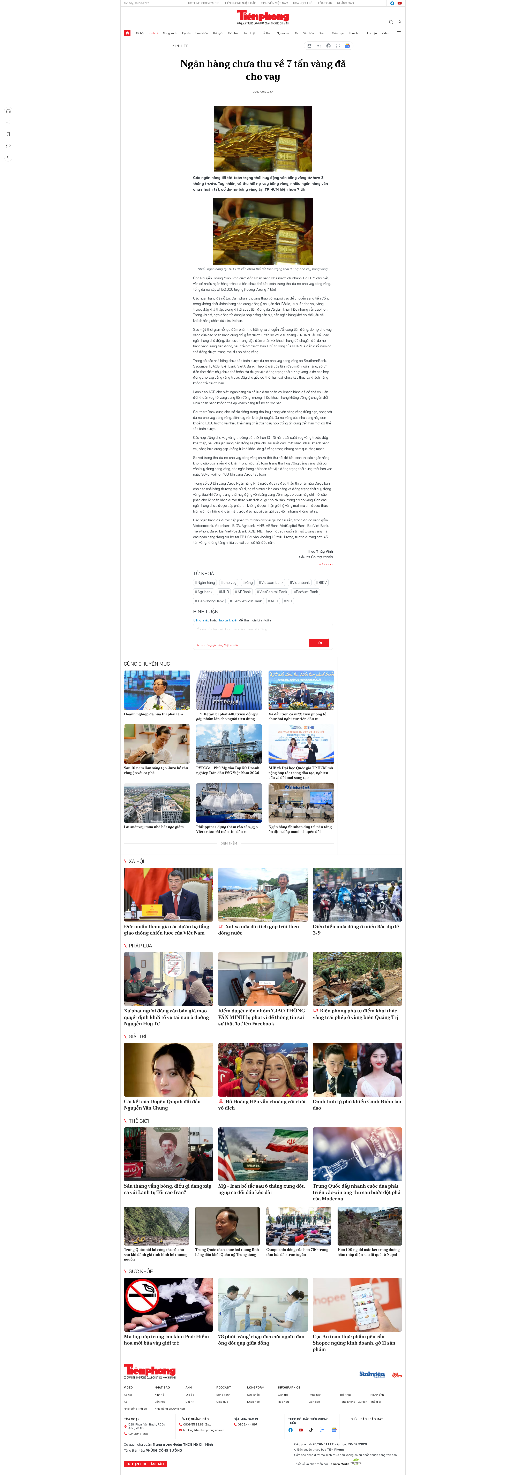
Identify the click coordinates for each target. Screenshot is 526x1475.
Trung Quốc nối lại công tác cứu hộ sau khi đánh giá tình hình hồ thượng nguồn (155, 1254)
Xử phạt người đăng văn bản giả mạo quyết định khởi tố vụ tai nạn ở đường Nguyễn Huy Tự (166, 1017)
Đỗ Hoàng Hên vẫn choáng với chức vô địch (262, 1104)
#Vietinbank (300, 582)
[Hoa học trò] (397, 1375)
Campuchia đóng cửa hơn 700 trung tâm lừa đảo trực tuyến (297, 1252)
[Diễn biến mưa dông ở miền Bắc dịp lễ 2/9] (357, 894)
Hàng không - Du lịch (353, 1402)
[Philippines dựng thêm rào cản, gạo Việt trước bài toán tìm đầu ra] (229, 803)
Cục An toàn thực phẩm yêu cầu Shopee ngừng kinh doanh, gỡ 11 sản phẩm (354, 1342)
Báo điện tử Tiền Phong (263, 17)
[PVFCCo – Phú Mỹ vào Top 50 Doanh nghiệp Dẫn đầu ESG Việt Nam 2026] (229, 744)
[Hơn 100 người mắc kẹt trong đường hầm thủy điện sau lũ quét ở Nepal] (370, 1226)
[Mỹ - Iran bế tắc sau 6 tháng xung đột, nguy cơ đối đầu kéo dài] (263, 1154)
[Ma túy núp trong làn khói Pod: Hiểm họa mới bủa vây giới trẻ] (168, 1305)
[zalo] (324, 1430)
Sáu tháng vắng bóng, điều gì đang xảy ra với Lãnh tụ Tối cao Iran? (167, 1189)
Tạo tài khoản (228, 620)
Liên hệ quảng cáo (194, 1419)
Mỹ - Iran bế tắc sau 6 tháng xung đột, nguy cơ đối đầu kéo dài (261, 1189)
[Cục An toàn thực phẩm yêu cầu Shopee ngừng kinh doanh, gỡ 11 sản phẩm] (357, 1305)
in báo (328, 46)
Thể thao (266, 33)
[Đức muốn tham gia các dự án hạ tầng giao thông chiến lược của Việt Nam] (168, 894)
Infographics (289, 1387)
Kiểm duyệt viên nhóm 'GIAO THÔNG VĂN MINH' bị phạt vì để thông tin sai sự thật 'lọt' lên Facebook (261, 1017)
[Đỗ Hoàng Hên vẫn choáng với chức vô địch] (263, 1070)
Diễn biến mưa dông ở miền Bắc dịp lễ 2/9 (356, 929)
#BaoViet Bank (305, 591)
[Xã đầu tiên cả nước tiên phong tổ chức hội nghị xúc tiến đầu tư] (301, 690)
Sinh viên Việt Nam (274, 3)
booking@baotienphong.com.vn (203, 1430)
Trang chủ (127, 33)
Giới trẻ (233, 33)
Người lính (283, 33)
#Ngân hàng (205, 582)
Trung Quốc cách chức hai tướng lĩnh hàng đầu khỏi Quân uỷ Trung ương (227, 1252)
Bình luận (8, 146)
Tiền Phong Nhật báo (240, 3)
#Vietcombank (271, 582)
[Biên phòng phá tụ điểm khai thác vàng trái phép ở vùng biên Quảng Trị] (357, 979)
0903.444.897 (247, 1424)
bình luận (338, 46)
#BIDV (321, 582)
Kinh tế (153, 33)
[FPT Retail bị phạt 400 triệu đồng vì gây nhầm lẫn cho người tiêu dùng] (229, 690)
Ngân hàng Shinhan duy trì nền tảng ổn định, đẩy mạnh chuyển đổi (300, 829)
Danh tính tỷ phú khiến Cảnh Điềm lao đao (357, 1104)
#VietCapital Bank (272, 591)
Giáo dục (338, 33)
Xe (296, 33)
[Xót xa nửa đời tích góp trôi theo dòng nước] (263, 894)
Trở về (8, 157)
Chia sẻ (8, 123)
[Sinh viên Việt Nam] (372, 1375)
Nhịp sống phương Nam (170, 1408)
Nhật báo (162, 1387)
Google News (347, 46)
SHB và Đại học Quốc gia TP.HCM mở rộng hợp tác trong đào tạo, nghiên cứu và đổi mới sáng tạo (301, 772)
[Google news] (336, 1430)
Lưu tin (8, 134)
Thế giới (218, 33)
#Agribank (203, 591)
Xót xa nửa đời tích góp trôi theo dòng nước (258, 929)
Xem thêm (399, 33)
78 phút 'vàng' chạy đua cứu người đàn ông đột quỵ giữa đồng (261, 1339)
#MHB (224, 591)
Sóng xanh (170, 33)
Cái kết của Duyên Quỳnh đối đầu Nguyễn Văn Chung (162, 1104)
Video (385, 33)
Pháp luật (249, 33)
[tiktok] (313, 1430)
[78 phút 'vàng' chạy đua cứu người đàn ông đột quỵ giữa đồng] (263, 1305)
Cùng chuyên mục (147, 664)
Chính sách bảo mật (367, 1419)
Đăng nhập (201, 620)
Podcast (223, 1387)
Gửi (319, 643)
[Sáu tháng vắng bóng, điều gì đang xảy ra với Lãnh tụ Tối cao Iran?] (168, 1154)
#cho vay (228, 582)
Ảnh (189, 1387)
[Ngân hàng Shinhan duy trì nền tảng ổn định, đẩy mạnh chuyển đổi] (301, 803)
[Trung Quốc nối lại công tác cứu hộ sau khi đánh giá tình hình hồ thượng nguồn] (156, 1226)
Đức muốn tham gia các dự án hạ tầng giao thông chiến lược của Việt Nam (166, 929)
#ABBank (243, 591)
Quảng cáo (345, 3)
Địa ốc (186, 33)
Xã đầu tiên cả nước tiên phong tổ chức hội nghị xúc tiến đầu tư (297, 716)
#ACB (273, 601)
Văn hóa (308, 33)
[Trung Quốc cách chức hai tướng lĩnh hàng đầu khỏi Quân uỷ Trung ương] (227, 1226)
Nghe (8, 111)
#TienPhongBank (209, 601)
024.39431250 (138, 1434)
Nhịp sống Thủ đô (135, 1408)
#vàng (247, 582)
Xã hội (140, 33)
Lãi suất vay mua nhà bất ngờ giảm (154, 826)
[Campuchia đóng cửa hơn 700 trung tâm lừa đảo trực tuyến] (298, 1226)
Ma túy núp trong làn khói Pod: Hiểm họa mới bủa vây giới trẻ (166, 1339)
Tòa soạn (325, 3)
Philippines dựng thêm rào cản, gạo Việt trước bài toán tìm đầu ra (227, 829)
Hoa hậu (371, 33)
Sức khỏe (201, 33)
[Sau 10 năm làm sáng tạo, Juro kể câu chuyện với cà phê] (157, 744)
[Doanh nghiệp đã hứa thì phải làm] (157, 690)
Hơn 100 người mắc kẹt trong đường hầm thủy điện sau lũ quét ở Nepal (369, 1252)
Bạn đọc (314, 1402)
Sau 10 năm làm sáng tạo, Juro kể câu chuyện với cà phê (156, 770)
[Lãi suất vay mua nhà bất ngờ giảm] (157, 803)
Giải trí (323, 33)
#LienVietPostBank (246, 601)
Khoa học (355, 33)
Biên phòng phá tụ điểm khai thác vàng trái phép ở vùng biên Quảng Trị (355, 1013)
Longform (255, 1387)
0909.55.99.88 (193, 1424)
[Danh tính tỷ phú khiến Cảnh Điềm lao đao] (357, 1070)
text (319, 46)
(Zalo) (208, 1424)
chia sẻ (310, 46)
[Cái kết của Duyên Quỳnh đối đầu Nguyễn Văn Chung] (168, 1070)
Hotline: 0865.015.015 (203, 3)
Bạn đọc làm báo (148, 1464)
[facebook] (392, 3)
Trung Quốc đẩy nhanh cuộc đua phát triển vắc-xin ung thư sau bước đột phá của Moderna (356, 1192)
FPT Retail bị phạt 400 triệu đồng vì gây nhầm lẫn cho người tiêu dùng (227, 716)
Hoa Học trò (303, 3)
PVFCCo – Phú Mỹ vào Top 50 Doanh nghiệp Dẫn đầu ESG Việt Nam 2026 (227, 770)
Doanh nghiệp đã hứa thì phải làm (153, 714)
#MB (288, 601)
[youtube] (399, 3)
